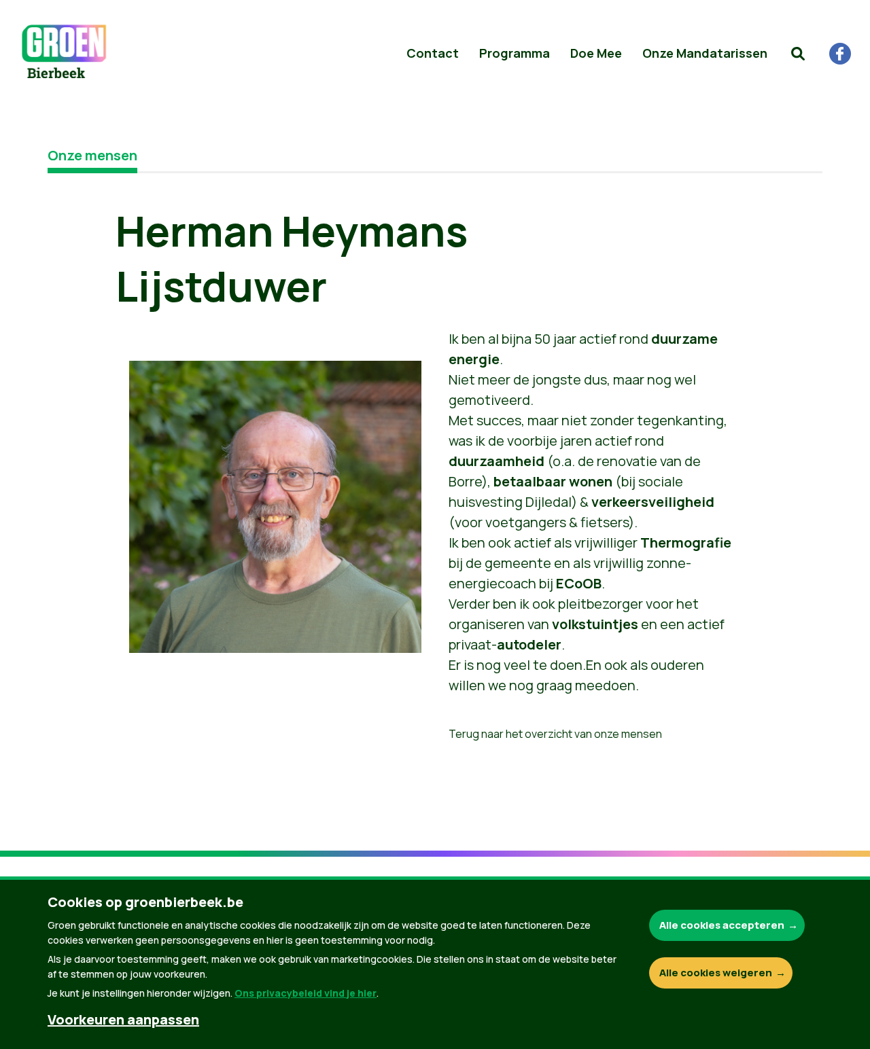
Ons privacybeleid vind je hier (305, 992)
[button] (798, 53)
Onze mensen (92, 155)
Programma (514, 53)
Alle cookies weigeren (715, 972)
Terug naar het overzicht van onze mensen (555, 733)
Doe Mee (596, 53)
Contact (432, 53)
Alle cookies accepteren (721, 925)
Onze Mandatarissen (704, 53)
